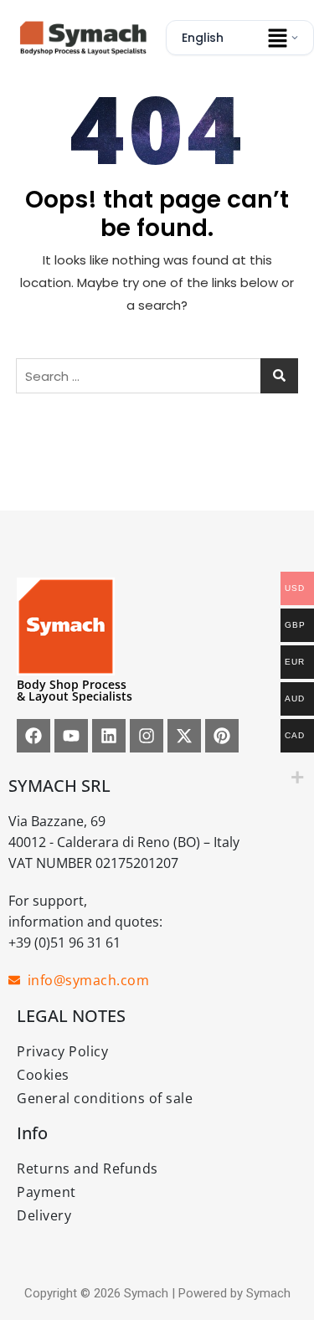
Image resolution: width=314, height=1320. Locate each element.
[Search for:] (157, 375)
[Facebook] (33, 735)
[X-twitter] (184, 735)
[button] (277, 37)
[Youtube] (71, 735)
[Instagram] (146, 735)
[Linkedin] (109, 735)
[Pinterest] (222, 735)
